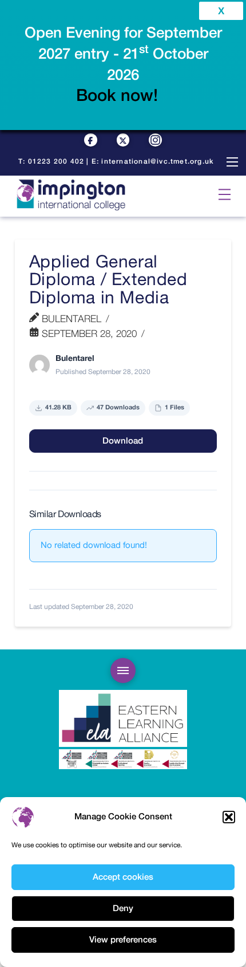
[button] (229, 817)
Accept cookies (123, 877)
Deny (123, 908)
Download (122, 441)
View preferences (123, 940)
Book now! (117, 96)
